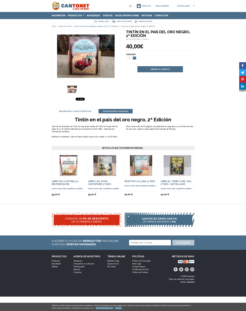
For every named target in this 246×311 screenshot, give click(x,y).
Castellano (183, 6)
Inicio (54, 26)
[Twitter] (181, 269)
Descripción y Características (75, 111)
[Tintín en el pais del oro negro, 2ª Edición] (86, 76)
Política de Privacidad (141, 261)
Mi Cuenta (111, 267)
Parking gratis (79, 267)
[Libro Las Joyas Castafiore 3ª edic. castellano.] (104, 175)
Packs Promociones (127, 15)
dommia (190, 282)
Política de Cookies (140, 272)
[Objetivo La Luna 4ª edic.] (141, 175)
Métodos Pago (113, 261)
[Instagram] (192, 269)
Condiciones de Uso (140, 269)
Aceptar (118, 308)
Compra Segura (138, 267)
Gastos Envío (113, 264)
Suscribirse (183, 242)
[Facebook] (176, 269)
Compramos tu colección (83, 264)
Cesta (146, 6)
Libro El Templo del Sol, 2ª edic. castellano (176, 183)
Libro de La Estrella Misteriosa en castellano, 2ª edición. (66, 184)
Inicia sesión (162, 6)
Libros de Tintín (65, 26)
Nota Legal (136, 264)
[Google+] (187, 269)
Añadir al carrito (160, 69)
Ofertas (108, 15)
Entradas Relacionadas (115, 111)
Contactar (161, 15)
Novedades (93, 15)
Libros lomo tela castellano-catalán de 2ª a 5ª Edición (96, 26)
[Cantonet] (71, 9)
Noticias (147, 15)
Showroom (58, 15)
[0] (139, 6)
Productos (75, 15)
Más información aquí (104, 308)
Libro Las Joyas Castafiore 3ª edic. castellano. (99, 184)
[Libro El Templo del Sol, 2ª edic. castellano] (177, 175)
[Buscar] (130, 6)
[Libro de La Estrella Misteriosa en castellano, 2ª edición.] (68, 175)
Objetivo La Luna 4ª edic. (140, 181)
